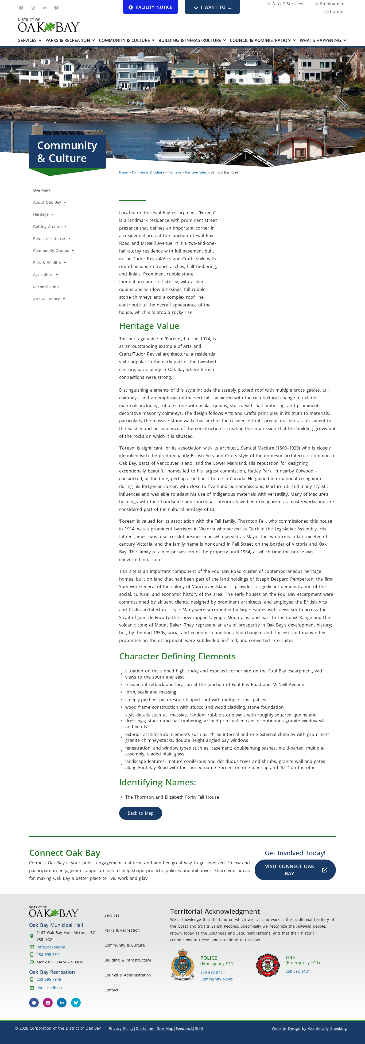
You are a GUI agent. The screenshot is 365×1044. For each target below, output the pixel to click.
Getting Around (47, 226)
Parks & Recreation (122, 930)
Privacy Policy (121, 1028)
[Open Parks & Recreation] (93, 40)
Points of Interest (49, 238)
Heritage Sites (196, 172)
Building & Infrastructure (127, 960)
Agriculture (43, 274)
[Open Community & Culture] (153, 40)
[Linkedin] (44, 7)
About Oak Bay (47, 202)
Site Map (165, 1028)
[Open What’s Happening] (345, 40)
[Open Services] (40, 40)
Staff (199, 1028)
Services (111, 915)
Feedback (184, 1028)
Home (123, 172)
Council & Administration (127, 975)
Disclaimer (145, 1028)
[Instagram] (33, 7)
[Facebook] (21, 7)
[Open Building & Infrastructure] (224, 40)
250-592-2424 (212, 972)
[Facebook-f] (34, 1002)
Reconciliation (46, 286)
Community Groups (51, 250)
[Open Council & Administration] (294, 40)
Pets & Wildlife (47, 262)
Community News (216, 979)
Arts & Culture (46, 298)
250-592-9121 (298, 971)
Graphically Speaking (327, 1028)
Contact (111, 989)
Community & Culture (148, 172)
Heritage (174, 172)
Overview (41, 190)
